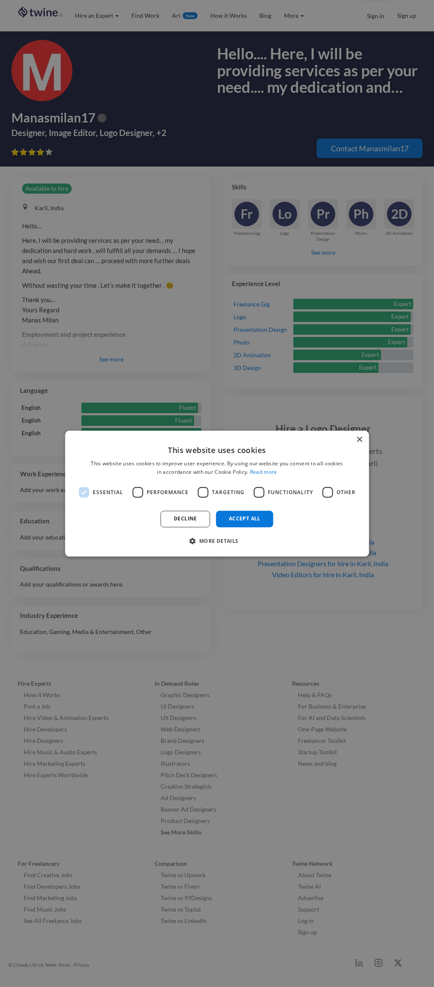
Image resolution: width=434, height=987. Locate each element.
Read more (263, 471)
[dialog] (217, 493)
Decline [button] (185, 519)
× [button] (359, 440)
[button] (216, 541)
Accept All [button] (245, 519)
